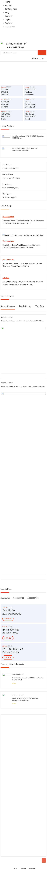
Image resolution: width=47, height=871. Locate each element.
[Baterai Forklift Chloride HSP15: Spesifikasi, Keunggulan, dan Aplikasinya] (6, 149)
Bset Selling (25, 306)
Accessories (5, 598)
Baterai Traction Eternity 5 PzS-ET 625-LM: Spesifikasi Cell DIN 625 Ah (22, 321)
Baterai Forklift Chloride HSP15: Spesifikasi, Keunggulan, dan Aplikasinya (22, 386)
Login (7, 20)
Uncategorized (8, 217)
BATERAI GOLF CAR (7, 317)
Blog (7, 12)
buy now (7, 619)
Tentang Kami (11, 9)
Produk (8, 5)
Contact (8, 16)
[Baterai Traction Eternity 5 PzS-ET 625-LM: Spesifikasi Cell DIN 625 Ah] (6, 137)
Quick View (23, 367)
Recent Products (8, 306)
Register (9, 23)
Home (7, 2)
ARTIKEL (6, 278)
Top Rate (39, 306)
